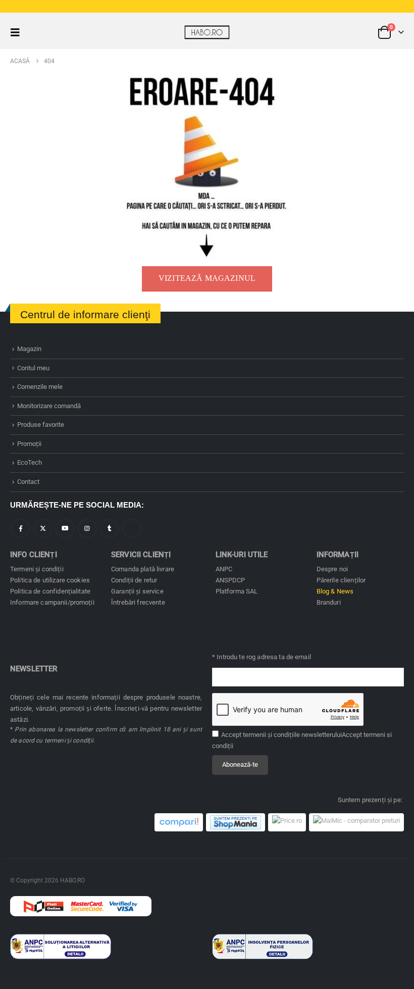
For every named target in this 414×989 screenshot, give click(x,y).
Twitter (42, 528)
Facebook (20, 528)
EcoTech (29, 462)
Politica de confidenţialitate (50, 591)
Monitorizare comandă (49, 406)
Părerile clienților (341, 580)
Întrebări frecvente (138, 602)
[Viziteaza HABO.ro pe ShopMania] (235, 822)
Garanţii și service (137, 591)
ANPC (224, 569)
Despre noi (332, 569)
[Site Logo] (207, 32)
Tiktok (131, 528)
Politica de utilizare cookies (50, 580)
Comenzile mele (40, 386)
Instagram (87, 528)
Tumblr (109, 528)
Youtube (65, 528)
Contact (28, 481)
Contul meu (33, 368)
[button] (18, 32)
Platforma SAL (237, 591)
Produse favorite (40, 424)
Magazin (29, 349)
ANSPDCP (230, 580)
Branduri (329, 602)
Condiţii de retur (134, 580)
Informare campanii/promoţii (52, 602)
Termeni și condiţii (37, 569)
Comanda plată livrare (142, 569)
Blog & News (335, 591)
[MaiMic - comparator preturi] (356, 822)
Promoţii (29, 444)
